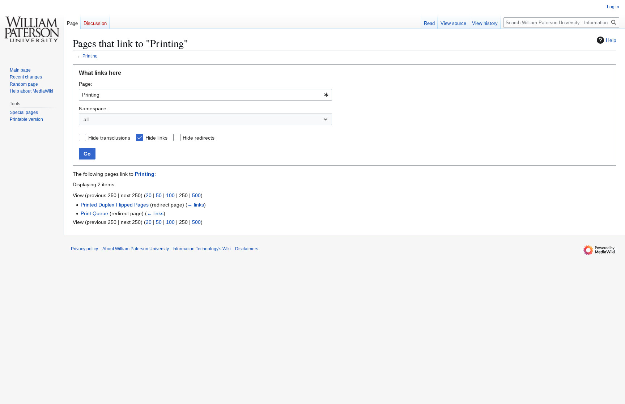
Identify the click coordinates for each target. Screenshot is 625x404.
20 (149, 195)
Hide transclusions (109, 138)
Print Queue (94, 213)
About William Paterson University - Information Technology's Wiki (166, 248)
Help (611, 40)
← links (195, 205)
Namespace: (93, 108)
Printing (90, 56)
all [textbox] (86, 119)
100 (170, 195)
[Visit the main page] (32, 29)
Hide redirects (198, 138)
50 (159, 195)
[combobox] (205, 95)
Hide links (156, 138)
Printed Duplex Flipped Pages (115, 205)
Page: (85, 84)
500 (196, 195)
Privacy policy (84, 248)
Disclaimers (246, 248)
